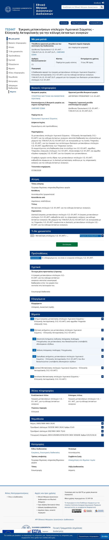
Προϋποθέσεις (14, 56)
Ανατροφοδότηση (96, 23)
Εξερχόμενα (14, 64)
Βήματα (12, 68)
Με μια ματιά (14, 39)
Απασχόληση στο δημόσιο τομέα (81, 460)
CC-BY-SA (89, 498)
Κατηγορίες (13, 81)
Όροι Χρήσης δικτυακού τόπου (49, 505)
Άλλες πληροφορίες (17, 73)
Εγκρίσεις (35, 452)
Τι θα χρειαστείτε (16, 51)
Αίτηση (11, 47)
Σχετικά (12, 60)
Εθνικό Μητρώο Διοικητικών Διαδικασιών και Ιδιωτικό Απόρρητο (48, 499)
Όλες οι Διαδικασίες (15, 497)
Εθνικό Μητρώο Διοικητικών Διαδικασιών (44, 9)
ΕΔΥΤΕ (81, 492)
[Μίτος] (19, 9)
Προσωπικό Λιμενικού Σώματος (44, 118)
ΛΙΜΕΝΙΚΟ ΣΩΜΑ (38, 108)
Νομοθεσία (13, 77)
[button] (89, 536)
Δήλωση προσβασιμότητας (47, 507)
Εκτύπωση (64, 23)
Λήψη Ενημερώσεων (79, 23)
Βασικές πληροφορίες (17, 43)
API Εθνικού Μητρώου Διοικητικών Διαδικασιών (54, 519)
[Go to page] (102, 7)
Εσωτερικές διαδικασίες (50, 452)
